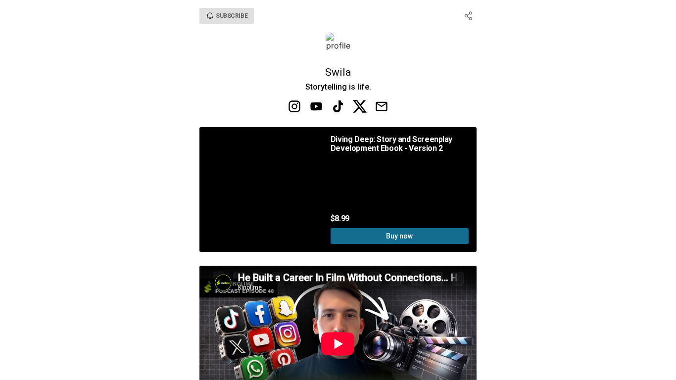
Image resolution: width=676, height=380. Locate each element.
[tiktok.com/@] (338, 107)
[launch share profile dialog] (469, 16)
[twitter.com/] (360, 107)
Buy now (399, 236)
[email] (381, 107)
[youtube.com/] (316, 107)
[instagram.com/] (294, 107)
